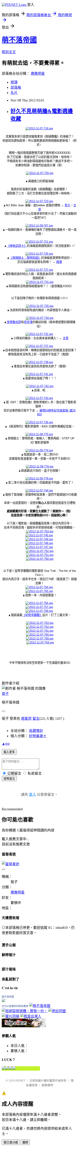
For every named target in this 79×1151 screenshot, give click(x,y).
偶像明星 (38, 73)
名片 (14, 93)
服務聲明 (47, 1085)
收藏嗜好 (36, 731)
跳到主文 (9, 52)
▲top (6, 743)
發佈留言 (9, 778)
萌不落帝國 (19, 40)
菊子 (5, 694)
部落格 (16, 87)
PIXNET (20, 1080)
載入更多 (9, 752)
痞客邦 (26, 718)
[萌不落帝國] (3, 1001)
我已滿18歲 (11, 1142)
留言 (36, 718)
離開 (25, 1142)
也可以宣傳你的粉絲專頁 (15, 1006)
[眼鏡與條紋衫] (24, 1026)
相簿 (14, 82)
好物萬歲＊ (38, 736)
